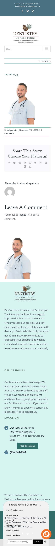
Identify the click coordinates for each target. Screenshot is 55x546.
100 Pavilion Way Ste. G (22, 431)
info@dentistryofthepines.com (27, 6)
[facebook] (22, 534)
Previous (46, 61)
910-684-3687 (32, 4)
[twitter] (27, 534)
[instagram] (33, 534)
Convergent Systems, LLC (18, 526)
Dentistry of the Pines (22, 427)
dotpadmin (12, 130)
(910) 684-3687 (18, 452)
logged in (24, 214)
